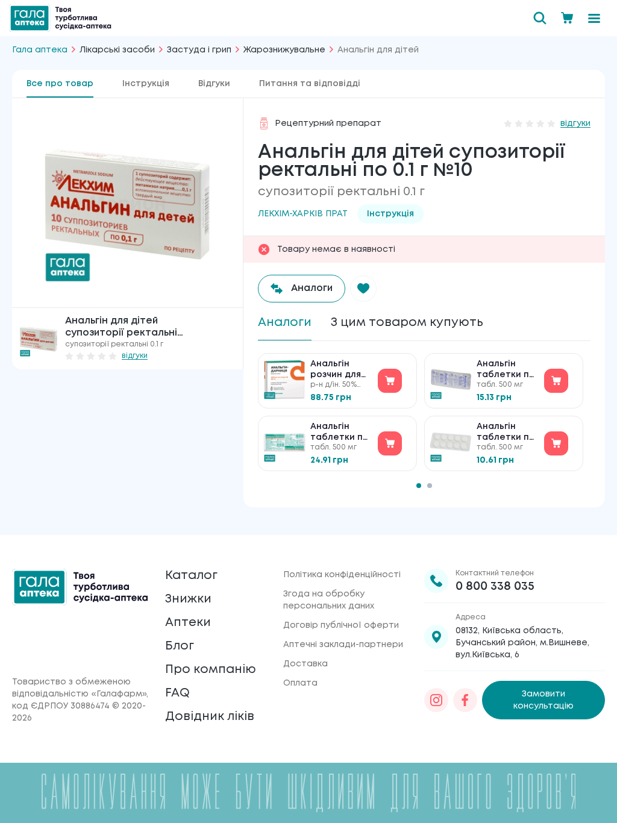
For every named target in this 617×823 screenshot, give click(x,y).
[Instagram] (436, 700)
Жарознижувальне (284, 50)
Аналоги (285, 322)
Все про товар (60, 83)
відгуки (135, 355)
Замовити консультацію (543, 700)
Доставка (305, 664)
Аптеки (188, 622)
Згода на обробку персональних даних (328, 600)
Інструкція (145, 83)
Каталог (191, 575)
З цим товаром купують (407, 322)
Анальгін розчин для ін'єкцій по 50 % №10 (340, 370)
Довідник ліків (209, 716)
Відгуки (214, 83)
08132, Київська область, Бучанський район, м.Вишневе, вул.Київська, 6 (522, 643)
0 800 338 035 (495, 586)
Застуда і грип (199, 50)
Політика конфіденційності (342, 574)
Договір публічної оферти (341, 625)
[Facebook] (465, 700)
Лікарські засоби (117, 50)
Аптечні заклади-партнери (343, 644)
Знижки (188, 599)
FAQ (177, 693)
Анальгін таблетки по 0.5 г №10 (339, 433)
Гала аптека (39, 50)
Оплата (300, 683)
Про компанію (210, 669)
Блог (179, 646)
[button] (363, 288)
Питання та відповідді (309, 83)
